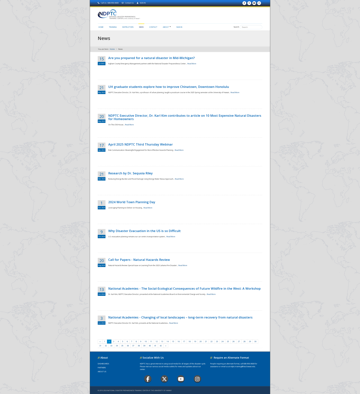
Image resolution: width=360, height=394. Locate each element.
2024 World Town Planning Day (131, 202)
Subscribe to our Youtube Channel (254, 3)
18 (190, 341)
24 (222, 341)
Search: (236, 27)
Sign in (179, 27)
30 (255, 341)
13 (162, 341)
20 (201, 341)
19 (195, 341)
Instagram (197, 378)
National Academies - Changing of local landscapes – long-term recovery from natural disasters (180, 317)
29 (250, 341)
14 (168, 341)
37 (133, 346)
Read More (191, 63)
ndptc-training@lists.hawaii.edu (242, 366)
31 (100, 346)
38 (139, 346)
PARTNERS (102, 367)
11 (151, 341)
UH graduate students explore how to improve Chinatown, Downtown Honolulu (168, 87)
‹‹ (100, 341)
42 (161, 346)
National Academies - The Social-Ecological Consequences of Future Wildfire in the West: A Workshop (184, 288)
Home (100, 27)
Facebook (147, 378)
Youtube (180, 378)
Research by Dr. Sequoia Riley (130, 173)
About (166, 27)
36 (128, 346)
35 (122, 346)
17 (184, 341)
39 (144, 346)
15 (173, 341)
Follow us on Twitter (249, 3)
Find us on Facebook (244, 3)
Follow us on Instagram (259, 3)
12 (157, 341)
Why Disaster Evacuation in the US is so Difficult (144, 231)
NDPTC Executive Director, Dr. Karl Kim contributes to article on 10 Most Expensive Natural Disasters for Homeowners (184, 117)
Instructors (127, 27)
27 (239, 341)
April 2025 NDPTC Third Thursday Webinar (140, 144)
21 (206, 341)
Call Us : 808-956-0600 (109, 3)
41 (155, 346)
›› (165, 346)
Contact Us (129, 3)
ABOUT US (102, 371)
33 (111, 346)
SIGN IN (142, 3)
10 (146, 341)
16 (179, 341)
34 (117, 346)
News (141, 27)
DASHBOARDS (103, 364)
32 (106, 346)
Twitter (164, 378)
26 (233, 341)
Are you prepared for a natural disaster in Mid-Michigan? (151, 58)
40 (150, 346)
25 (228, 341)
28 (244, 341)
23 (217, 341)
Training (113, 27)
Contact (153, 27)
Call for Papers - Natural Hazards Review (139, 259)
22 (211, 341)
